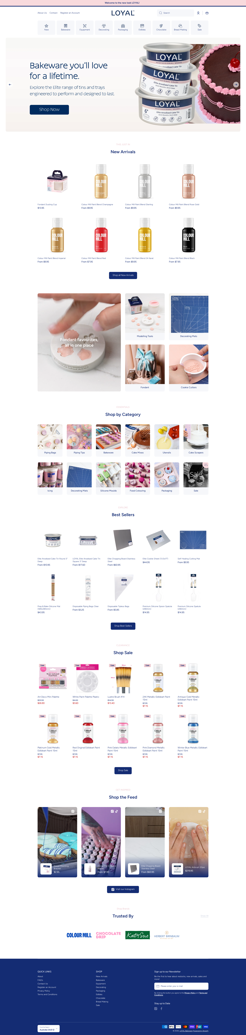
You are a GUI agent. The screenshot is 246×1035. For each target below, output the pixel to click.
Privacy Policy (44, 991)
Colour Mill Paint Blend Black (182, 258)
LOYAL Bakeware (186, 1031)
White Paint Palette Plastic (86, 696)
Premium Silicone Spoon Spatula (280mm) (157, 607)
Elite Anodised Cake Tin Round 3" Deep (52, 560)
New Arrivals (101, 976)
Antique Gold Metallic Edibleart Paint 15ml (188, 698)
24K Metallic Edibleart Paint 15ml (156, 698)
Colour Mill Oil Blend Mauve (107, 867)
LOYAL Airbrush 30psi (195, 867)
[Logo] (123, 13)
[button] (207, 13)
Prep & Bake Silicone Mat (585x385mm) (49, 607)
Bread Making (102, 1001)
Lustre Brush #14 (116, 696)
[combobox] (175, 13)
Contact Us (43, 984)
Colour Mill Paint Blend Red (93, 258)
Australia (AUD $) (47, 1030)
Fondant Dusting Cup (47, 204)
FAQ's (40, 980)
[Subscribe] (204, 986)
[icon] (73, 811)
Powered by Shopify (200, 1031)
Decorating (101, 987)
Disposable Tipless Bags (118, 606)
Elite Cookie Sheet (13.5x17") (155, 559)
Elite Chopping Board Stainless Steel (121, 560)
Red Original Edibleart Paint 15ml (86, 749)
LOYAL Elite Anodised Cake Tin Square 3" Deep (86, 560)
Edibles (99, 994)
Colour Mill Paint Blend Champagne (97, 204)
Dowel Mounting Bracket (61, 867)
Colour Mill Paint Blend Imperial (51, 258)
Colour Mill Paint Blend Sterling (139, 204)
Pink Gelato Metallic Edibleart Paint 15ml (122, 749)
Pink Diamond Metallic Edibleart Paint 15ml (154, 749)
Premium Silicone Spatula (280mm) (189, 607)
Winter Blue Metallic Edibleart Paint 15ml (192, 749)
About (40, 976)
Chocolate (100, 998)
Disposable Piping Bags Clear (86, 606)
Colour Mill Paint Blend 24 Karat (139, 258)
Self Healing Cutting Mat (189, 559)
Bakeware (100, 980)
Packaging (100, 991)
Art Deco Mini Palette (48, 696)
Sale (98, 1005)
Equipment (101, 984)
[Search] (159, 13)
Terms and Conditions (47, 994)
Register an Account (47, 987)
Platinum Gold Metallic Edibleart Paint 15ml (49, 749)
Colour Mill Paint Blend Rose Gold (184, 204)
